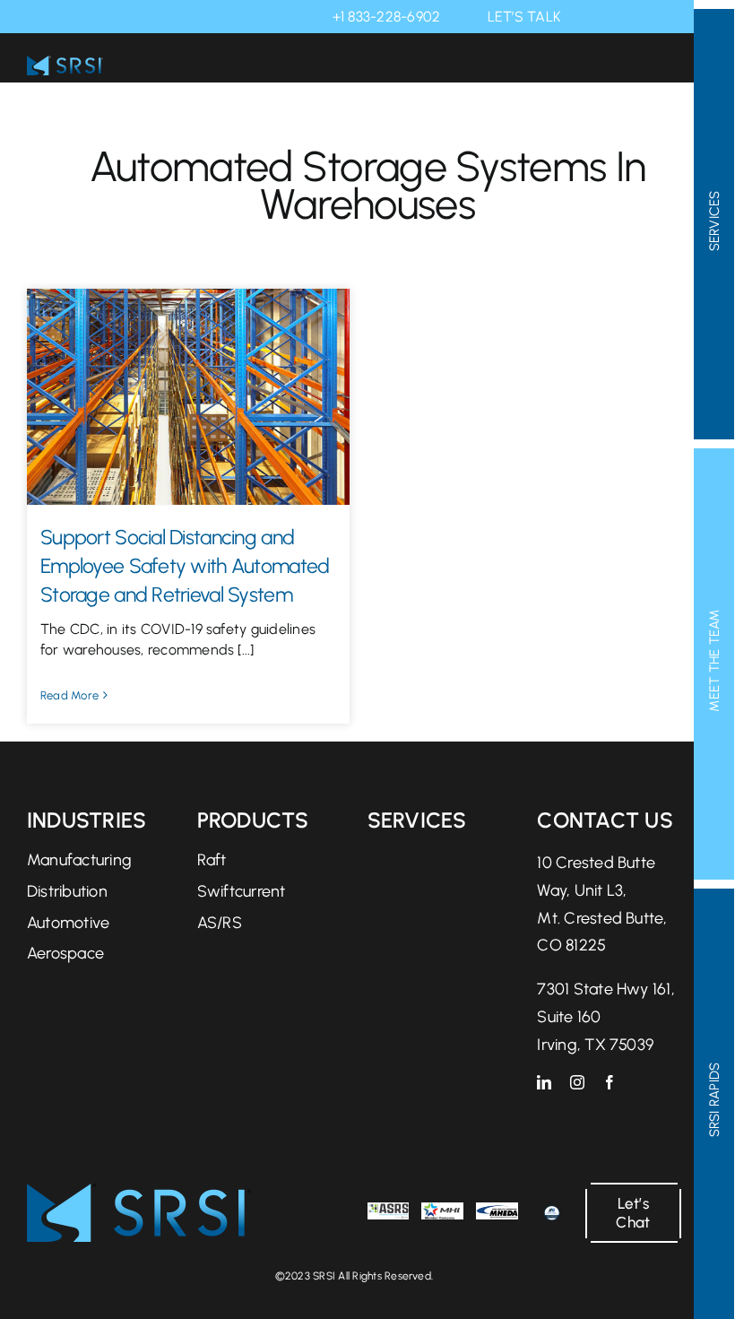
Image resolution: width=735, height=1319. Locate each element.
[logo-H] (139, 1192)
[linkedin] (544, 1082)
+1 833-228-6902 (387, 16)
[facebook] (609, 1082)
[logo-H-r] (65, 64)
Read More (69, 695)
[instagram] (577, 1082)
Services (417, 820)
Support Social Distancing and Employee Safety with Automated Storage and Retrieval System (184, 566)
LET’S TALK (524, 16)
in (588, 16)
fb (638, 16)
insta (612, 16)
